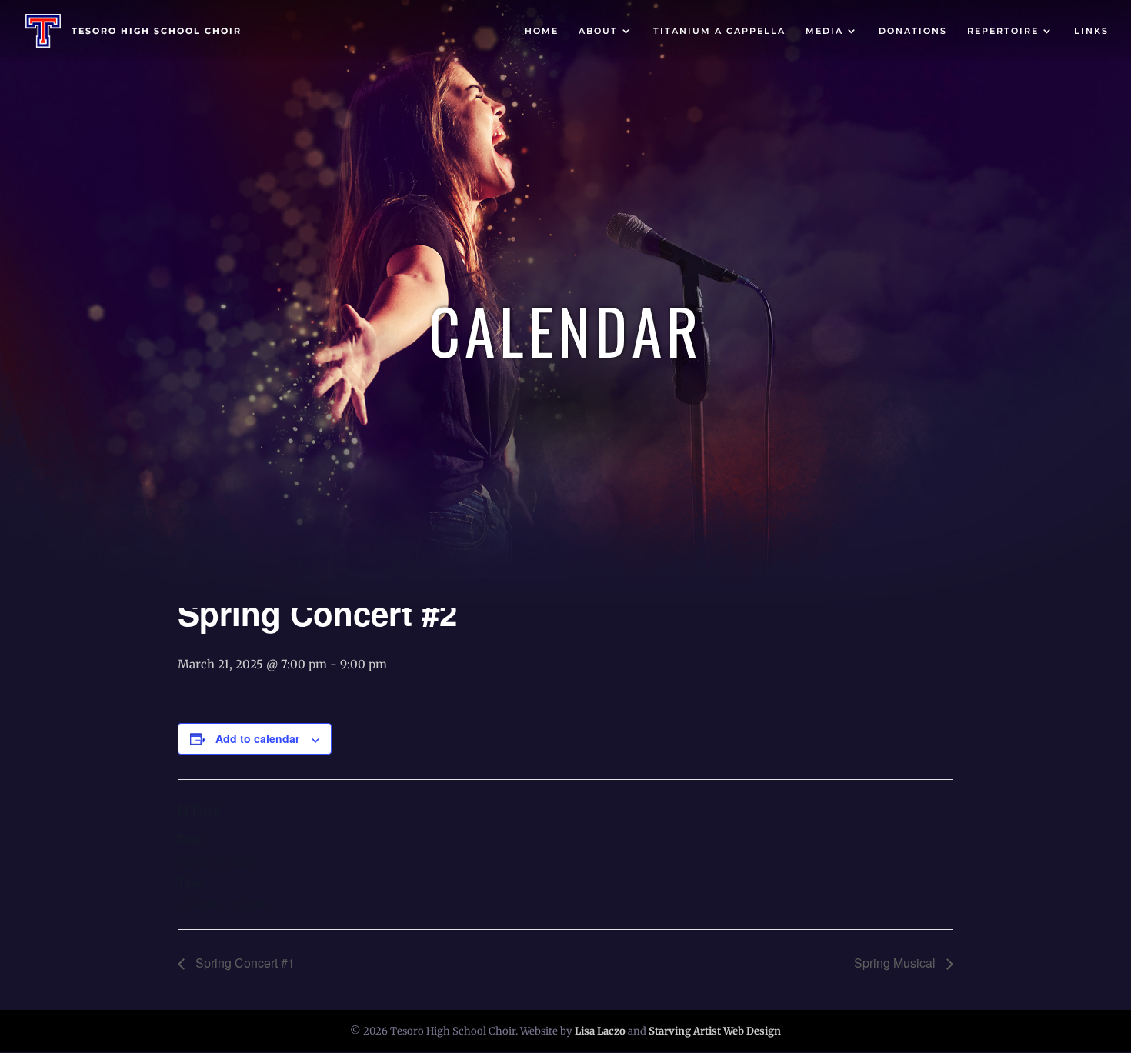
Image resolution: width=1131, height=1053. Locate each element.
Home (542, 30)
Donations (913, 30)
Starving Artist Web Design (715, 1031)
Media (824, 30)
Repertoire (1003, 30)
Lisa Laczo (600, 1031)
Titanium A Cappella (719, 30)
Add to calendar (257, 738)
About (598, 30)
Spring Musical (896, 962)
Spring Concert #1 (243, 962)
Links (1091, 30)
